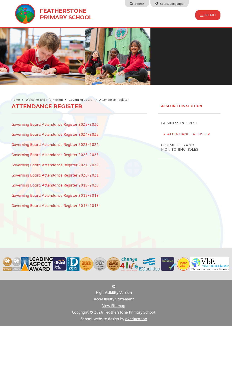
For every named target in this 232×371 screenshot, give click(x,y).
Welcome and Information (44, 99)
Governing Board (81, 99)
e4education (136, 319)
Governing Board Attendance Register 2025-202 (54, 124)
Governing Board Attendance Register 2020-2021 (55, 175)
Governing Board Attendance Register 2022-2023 (55, 155)
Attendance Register (114, 99)
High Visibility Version (114, 292)
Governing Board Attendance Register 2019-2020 (55, 185)
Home (16, 99)
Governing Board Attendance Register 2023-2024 (55, 145)
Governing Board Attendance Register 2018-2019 (55, 195)
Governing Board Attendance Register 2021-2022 (55, 165)
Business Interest (179, 123)
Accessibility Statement (114, 299)
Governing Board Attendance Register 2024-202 (54, 134)
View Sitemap (113, 306)
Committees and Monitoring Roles (179, 147)
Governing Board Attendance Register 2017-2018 (55, 206)
